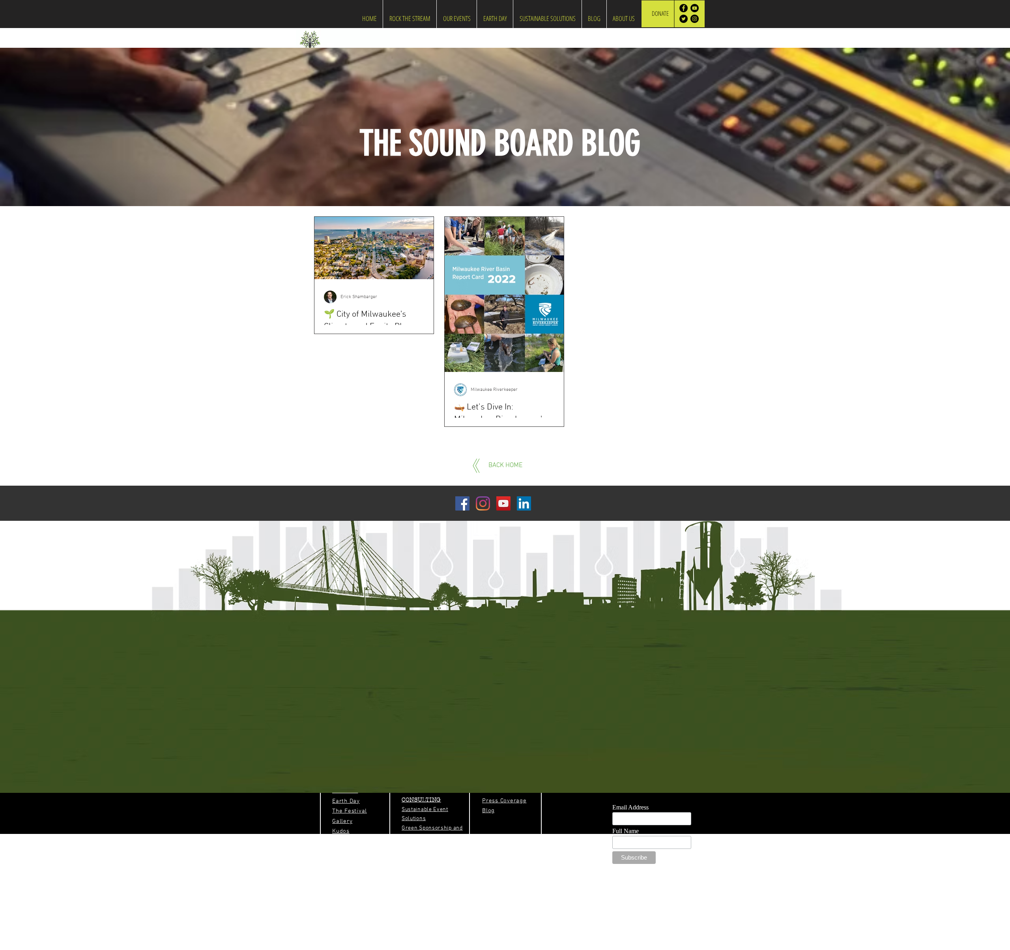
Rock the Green (607, 946)
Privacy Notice (524, 946)
